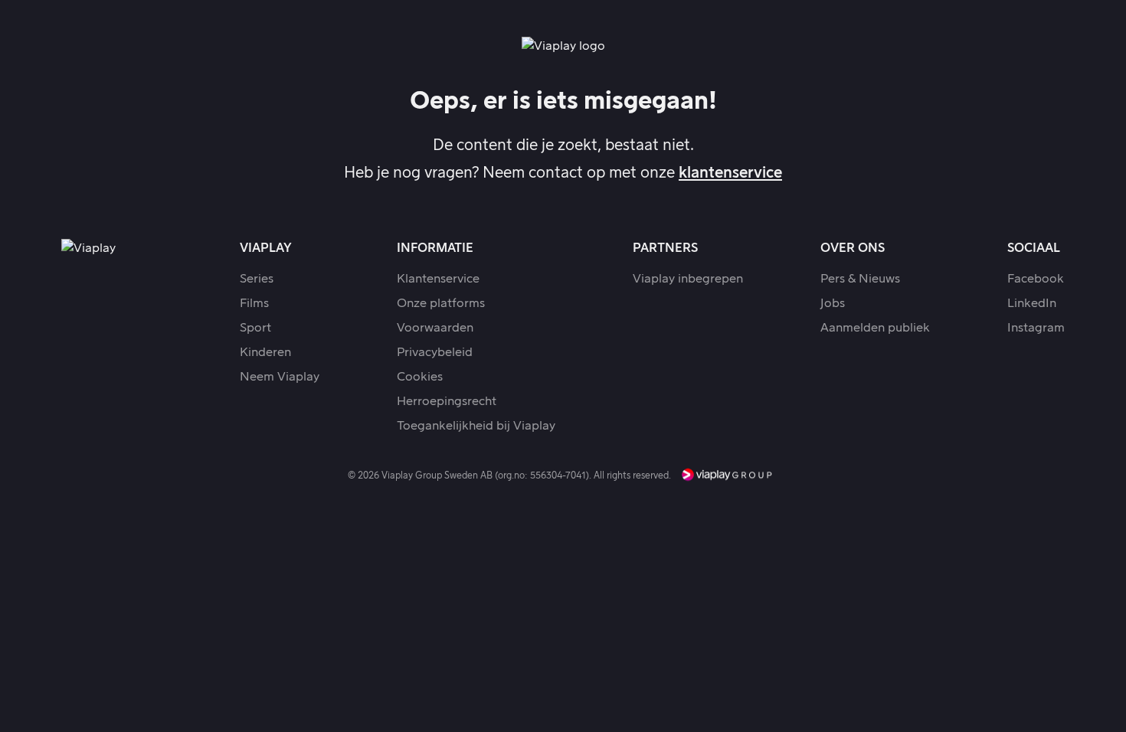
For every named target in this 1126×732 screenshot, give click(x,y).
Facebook (1035, 279)
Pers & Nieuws (860, 279)
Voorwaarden (435, 328)
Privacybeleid (435, 352)
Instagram (1036, 328)
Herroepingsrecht (446, 401)
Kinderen (265, 352)
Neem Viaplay (279, 377)
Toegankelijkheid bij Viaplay (476, 426)
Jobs (832, 303)
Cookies (420, 377)
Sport (255, 328)
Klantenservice (438, 279)
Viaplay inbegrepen (688, 279)
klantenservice (730, 173)
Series (256, 279)
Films (254, 303)
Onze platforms (441, 303)
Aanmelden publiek (875, 328)
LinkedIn (1031, 303)
